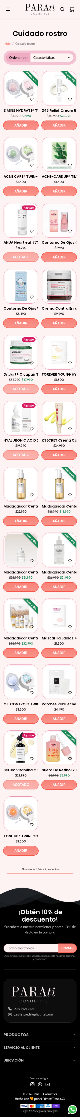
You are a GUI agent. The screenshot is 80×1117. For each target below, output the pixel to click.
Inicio (7, 44)
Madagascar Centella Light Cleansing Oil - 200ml (21, 506)
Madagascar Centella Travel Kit (21, 638)
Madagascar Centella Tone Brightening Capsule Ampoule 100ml (59, 572)
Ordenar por (18, 57)
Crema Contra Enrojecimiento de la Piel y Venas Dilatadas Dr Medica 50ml (59, 308)
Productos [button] (16, 1034)
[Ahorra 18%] (59, 565)
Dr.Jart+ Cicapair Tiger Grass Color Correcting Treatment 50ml (21, 374)
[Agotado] (21, 235)
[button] (12, 9)
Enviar (67, 948)
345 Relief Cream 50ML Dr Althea (59, 110)
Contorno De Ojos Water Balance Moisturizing (21, 308)
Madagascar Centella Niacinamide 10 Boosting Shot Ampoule (21, 572)
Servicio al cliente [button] (22, 1047)
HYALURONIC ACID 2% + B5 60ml (21, 440)
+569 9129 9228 (24, 1009)
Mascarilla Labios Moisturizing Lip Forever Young (59, 638)
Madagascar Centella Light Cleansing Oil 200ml (59, 506)
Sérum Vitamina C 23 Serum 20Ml (21, 770)
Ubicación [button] (14, 1060)
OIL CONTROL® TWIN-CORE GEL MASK (21, 704)
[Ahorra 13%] (59, 499)
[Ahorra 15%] (21, 565)
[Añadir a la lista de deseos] (31, 99)
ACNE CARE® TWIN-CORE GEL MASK (21, 176)
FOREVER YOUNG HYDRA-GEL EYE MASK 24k (59, 374)
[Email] (47, 1084)
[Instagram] (32, 1084)
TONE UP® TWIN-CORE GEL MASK (21, 836)
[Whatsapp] (40, 1084)
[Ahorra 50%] (21, 103)
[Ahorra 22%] (59, 762)
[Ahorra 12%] (59, 103)
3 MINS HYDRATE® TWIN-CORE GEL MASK (21, 110)
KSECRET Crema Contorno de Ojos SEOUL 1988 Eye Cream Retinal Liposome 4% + (59, 440)
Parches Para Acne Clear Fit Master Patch (59, 704)
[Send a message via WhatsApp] (72, 1109)
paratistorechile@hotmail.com (33, 1014)
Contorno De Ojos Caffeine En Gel (59, 242)
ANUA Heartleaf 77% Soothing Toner (21, 242)
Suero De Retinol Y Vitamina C (59, 770)
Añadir (20, 125)
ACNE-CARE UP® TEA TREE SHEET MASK (59, 176)
